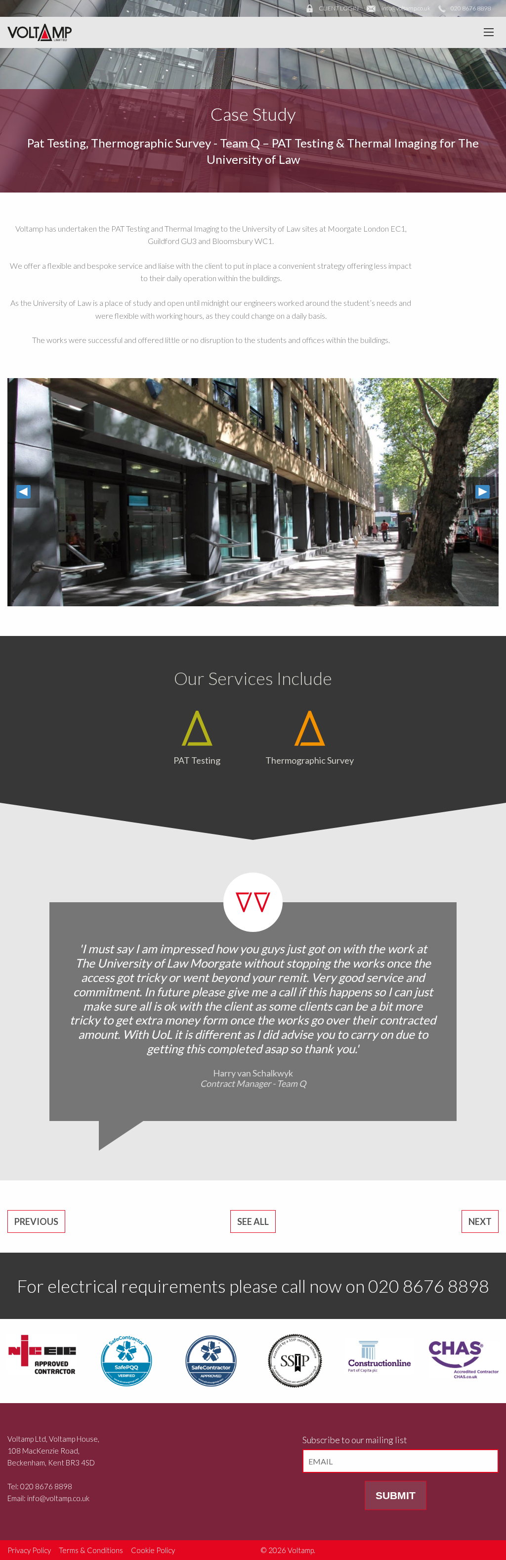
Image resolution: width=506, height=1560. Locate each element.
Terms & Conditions (91, 1550)
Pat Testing (56, 143)
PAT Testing (196, 760)
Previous (36, 1221)
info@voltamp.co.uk (405, 8)
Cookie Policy (153, 1550)
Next (480, 1221)
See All (253, 1221)
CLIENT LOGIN (339, 8)
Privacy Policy (29, 1550)
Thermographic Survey (151, 143)
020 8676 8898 (471, 8)
